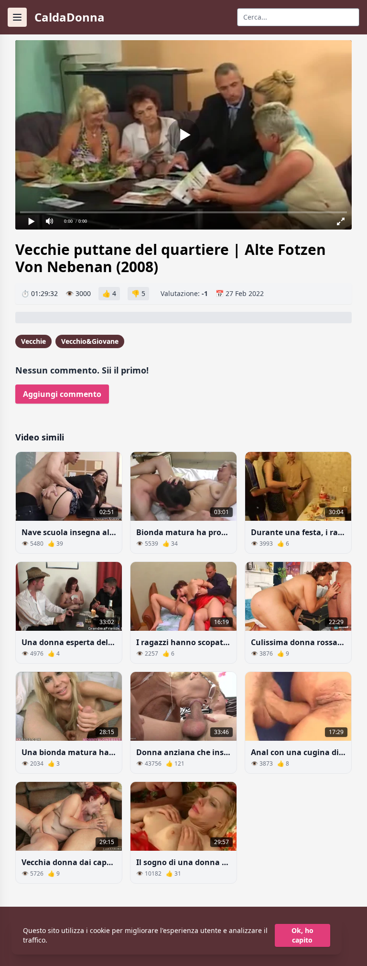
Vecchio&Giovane (90, 341)
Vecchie (33, 341)
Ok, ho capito (302, 935)
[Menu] (17, 17)
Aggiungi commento (62, 394)
